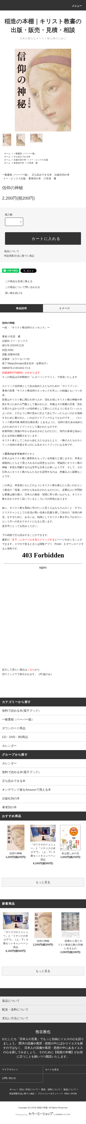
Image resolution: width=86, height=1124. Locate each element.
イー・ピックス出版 (38, 160)
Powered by (22, 1114)
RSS (66, 1093)
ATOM (74, 1093)
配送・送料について (50, 1089)
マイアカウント (10, 1069)
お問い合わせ (9, 1078)
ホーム (7, 153)
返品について (11, 251)
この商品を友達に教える (19, 281)
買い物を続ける (14, 293)
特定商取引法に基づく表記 (19, 255)
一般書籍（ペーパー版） (25, 153)
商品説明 (21, 308)
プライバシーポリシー (48, 1093)
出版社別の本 (20, 160)
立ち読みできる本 (22, 156)
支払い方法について (28, 1089)
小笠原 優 (32, 163)
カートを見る (52, 1069)
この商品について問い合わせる (22, 287)
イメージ (64, 308)
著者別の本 (19, 163)
